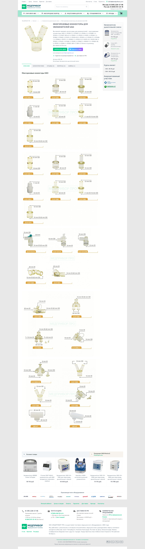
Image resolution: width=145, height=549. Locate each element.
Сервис (24, 1)
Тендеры (36, 531)
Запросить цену (60, 49)
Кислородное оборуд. (52, 13)
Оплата (35, 1)
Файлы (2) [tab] (71, 66)
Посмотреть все (98, 455)
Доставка (49, 1)
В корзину (30, 484)
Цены (30, 1)
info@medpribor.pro (115, 1)
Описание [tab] (26, 66)
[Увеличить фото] (36, 37)
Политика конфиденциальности (66, 539)
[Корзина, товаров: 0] (121, 13)
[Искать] (86, 6)
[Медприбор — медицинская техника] (31, 6)
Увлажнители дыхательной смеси (69, 61)
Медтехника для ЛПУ (74, 13)
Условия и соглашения (82, 539)
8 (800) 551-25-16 (30, 519)
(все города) (60, 517)
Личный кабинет (46, 503)
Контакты (89, 1)
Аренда (92, 503)
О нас (95, 1)
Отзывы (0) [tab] (50, 66)
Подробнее (114, 38)
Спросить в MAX (76, 49)
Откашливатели (95, 13)
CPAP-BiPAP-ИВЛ (31, 13)
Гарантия (41, 1)
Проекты (102, 1)
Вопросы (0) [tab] (61, 66)
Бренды (111, 13)
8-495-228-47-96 (31, 511)
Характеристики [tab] (38, 66)
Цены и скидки (59, 503)
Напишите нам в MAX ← (117, 9)
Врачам (29, 531)
